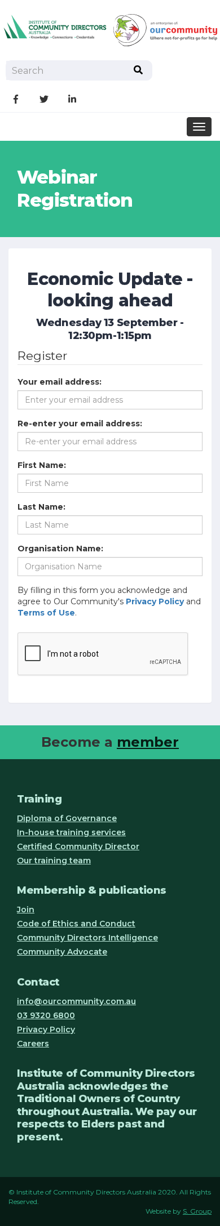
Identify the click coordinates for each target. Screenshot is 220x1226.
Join (25, 909)
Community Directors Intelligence (87, 938)
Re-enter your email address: (79, 423)
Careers (33, 1043)
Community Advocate (62, 952)
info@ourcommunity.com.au (76, 1001)
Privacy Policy (46, 1029)
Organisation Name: (60, 548)
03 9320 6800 (46, 1015)
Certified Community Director (78, 846)
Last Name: (41, 507)
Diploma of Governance (67, 818)
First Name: (41, 465)
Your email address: (59, 382)
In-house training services (71, 832)
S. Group (197, 1211)
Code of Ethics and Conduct (76, 924)
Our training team (54, 860)
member (148, 742)
